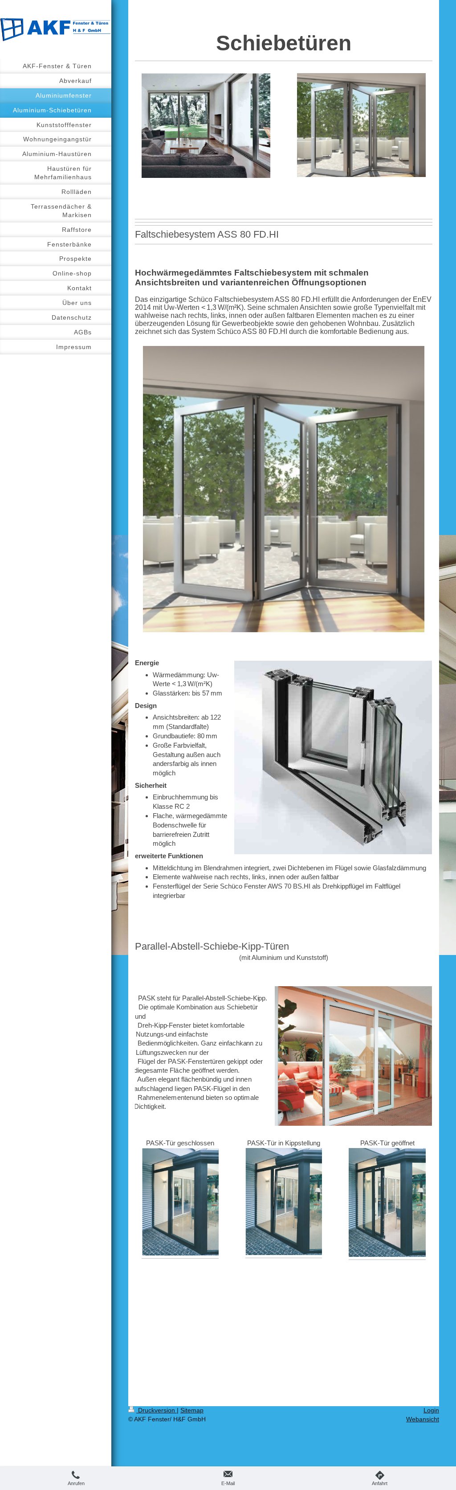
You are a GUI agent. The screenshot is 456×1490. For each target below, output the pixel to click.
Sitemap (192, 1410)
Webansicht (422, 1419)
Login (431, 1410)
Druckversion (156, 1410)
